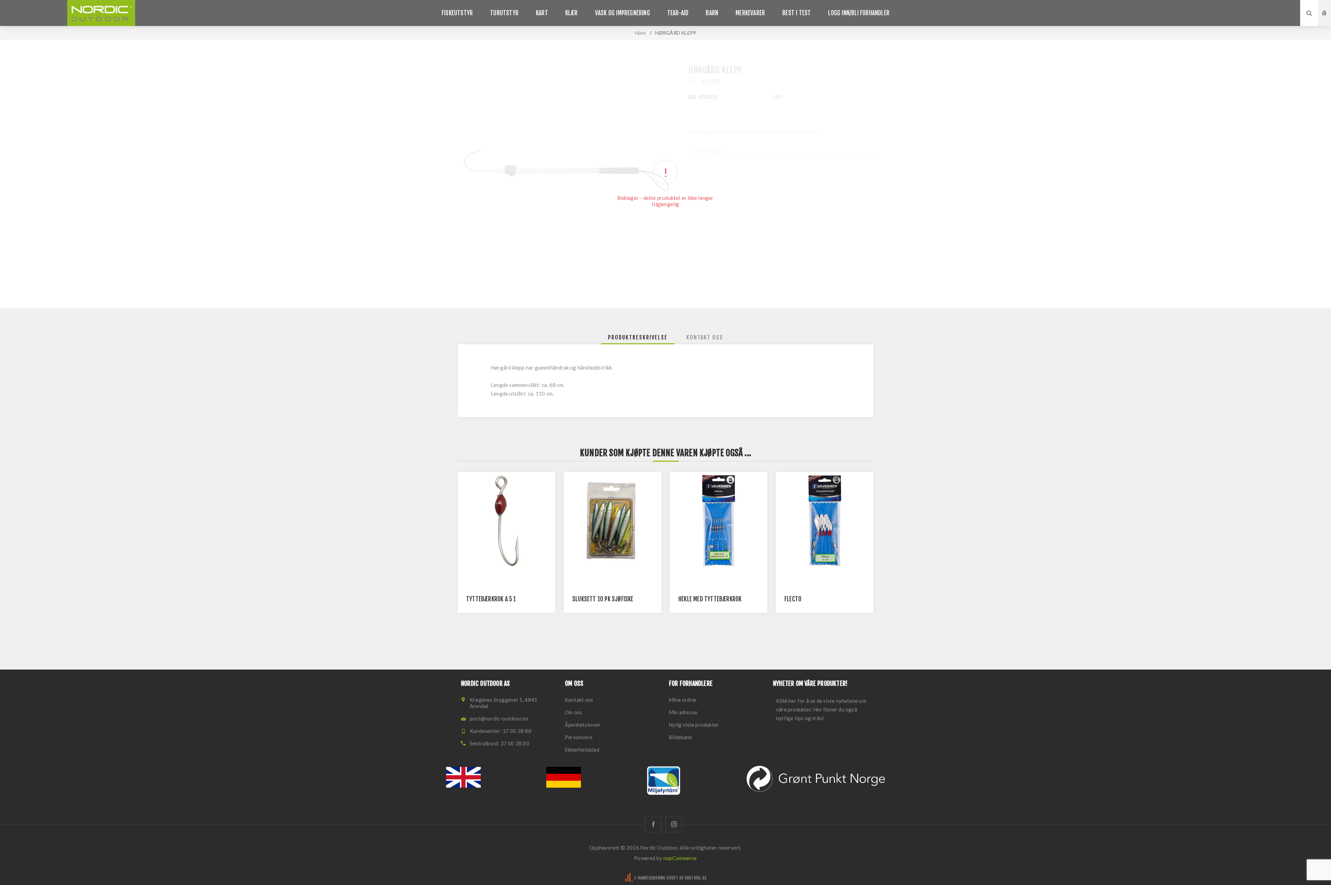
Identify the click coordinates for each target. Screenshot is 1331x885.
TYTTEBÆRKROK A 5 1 (491, 599)
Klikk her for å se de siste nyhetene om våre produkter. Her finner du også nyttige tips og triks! (821, 709)
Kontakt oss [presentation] (704, 337)
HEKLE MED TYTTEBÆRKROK (709, 599)
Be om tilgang (1329, 20)
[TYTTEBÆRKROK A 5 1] (506, 520)
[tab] (638, 337)
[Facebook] (653, 824)
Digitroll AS (695, 877)
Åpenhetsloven (583, 725)
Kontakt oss (579, 700)
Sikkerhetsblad (582, 749)
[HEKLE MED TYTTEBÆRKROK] (718, 520)
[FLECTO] (824, 520)
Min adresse (683, 712)
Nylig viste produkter (694, 725)
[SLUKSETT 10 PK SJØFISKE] (612, 520)
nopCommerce (680, 858)
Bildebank (680, 737)
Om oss (573, 712)
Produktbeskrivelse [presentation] (638, 337)
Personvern (578, 737)
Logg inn (1329, 7)
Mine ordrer (683, 700)
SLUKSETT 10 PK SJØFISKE (603, 599)
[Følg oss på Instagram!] (674, 824)
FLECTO (792, 599)
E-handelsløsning (649, 877)
